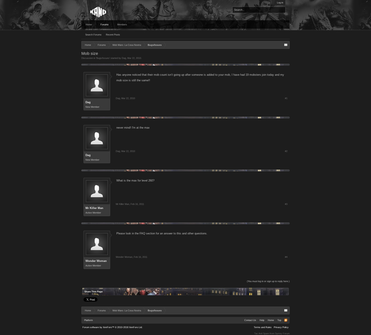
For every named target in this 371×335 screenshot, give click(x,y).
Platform (88, 320)
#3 (286, 204)
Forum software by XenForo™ (112, 327)
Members (122, 24)
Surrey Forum (282, 333)
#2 (286, 151)
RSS (285, 320)
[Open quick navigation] (285, 45)
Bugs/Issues (102, 58)
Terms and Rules (263, 327)
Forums (104, 24)
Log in (280, 2)
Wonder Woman (96, 261)
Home (89, 24)
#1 (286, 98)
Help (262, 320)
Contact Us (250, 320)
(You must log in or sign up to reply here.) (268, 281)
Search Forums (93, 34)
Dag (124, 58)
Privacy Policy (281, 327)
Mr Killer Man (94, 208)
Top (279, 320)
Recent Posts (113, 34)
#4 (286, 257)
